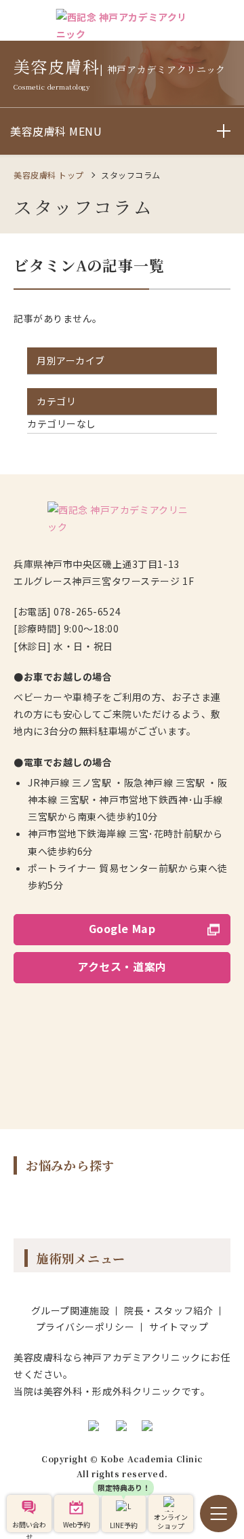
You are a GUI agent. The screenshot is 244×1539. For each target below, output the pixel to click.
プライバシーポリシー (85, 1326)
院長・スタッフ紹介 (168, 1310)
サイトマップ (178, 1326)
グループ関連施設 (70, 1310)
